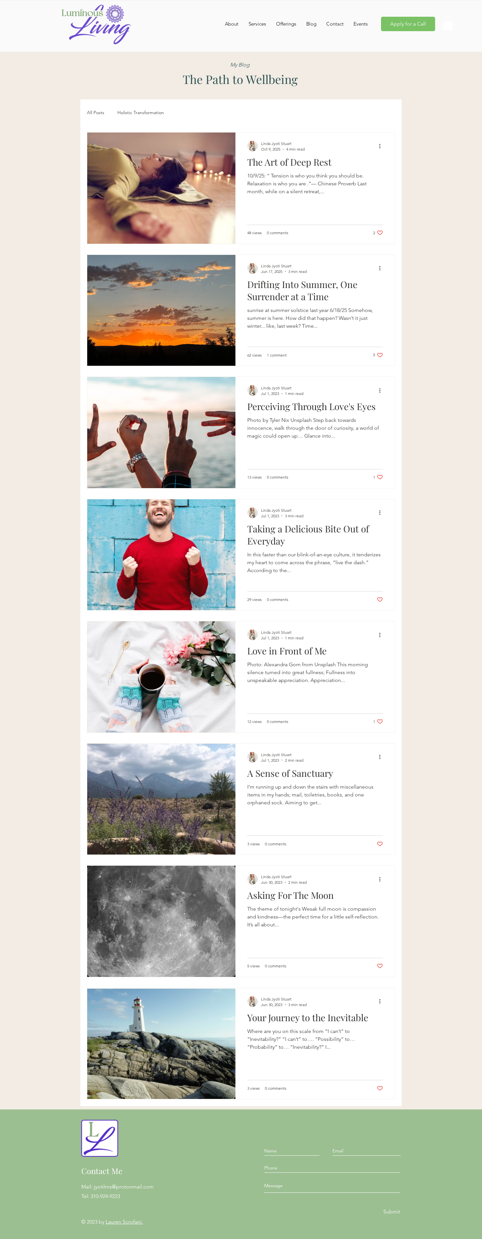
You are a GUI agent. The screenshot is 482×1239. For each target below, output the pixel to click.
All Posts (95, 112)
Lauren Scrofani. (124, 1222)
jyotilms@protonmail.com (124, 1187)
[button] (447, 23)
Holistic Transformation (140, 112)
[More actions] (382, 146)
